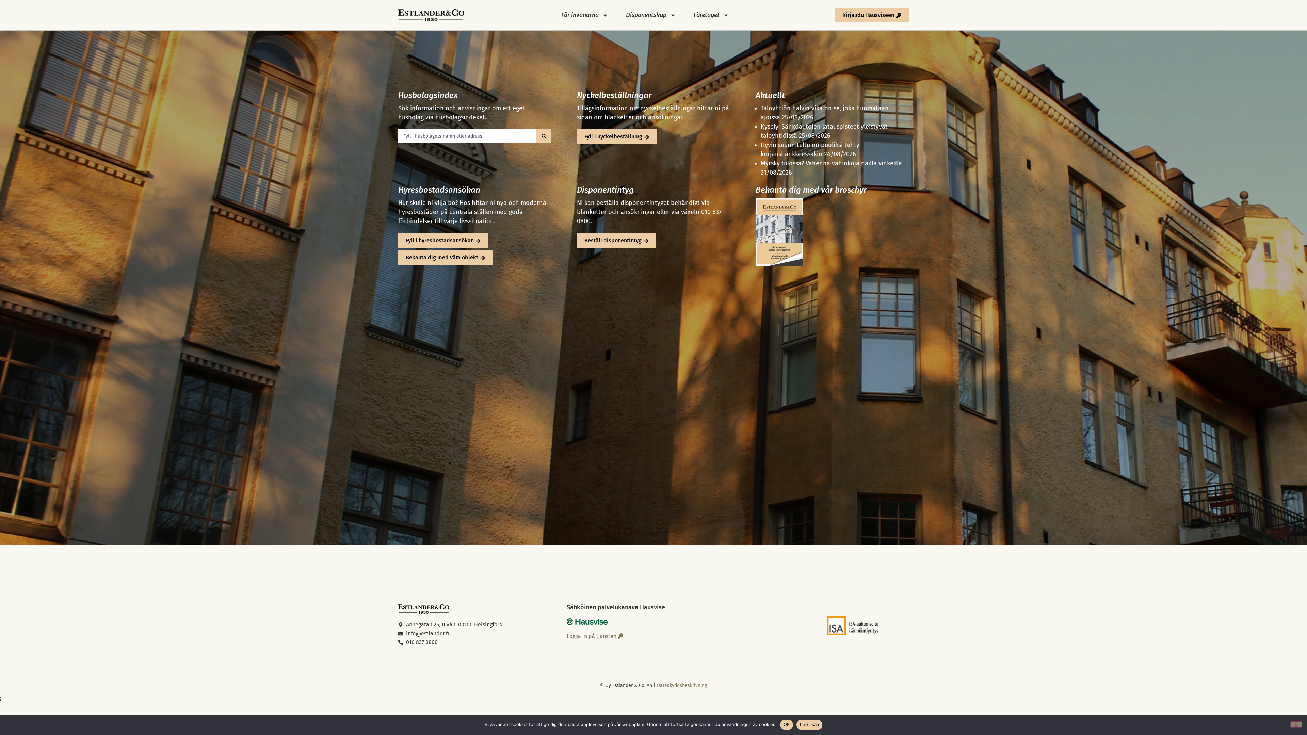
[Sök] (543, 136)
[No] (1296, 724)
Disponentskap (646, 15)
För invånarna (580, 15)
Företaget (707, 15)
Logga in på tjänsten (592, 636)
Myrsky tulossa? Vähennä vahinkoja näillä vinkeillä (831, 163)
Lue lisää (809, 724)
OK (787, 724)
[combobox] (467, 136)
